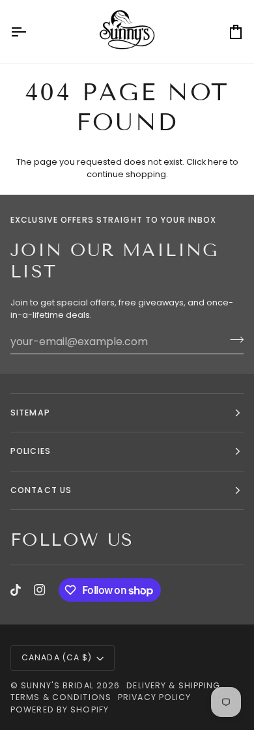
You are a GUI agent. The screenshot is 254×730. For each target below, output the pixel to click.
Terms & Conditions (60, 697)
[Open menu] (29, 31)
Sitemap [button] (30, 412)
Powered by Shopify (59, 709)
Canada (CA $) (56, 657)
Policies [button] (30, 450)
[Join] (233, 340)
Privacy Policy (154, 697)
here (218, 161)
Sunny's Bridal (57, 685)
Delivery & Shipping (173, 685)
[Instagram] (40, 590)
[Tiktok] (15, 590)
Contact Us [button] (41, 490)
